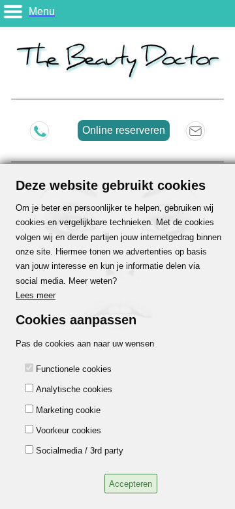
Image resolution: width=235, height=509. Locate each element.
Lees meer (35, 295)
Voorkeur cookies (68, 430)
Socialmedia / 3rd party (79, 450)
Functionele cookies (74, 369)
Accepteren (130, 484)
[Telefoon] (39, 131)
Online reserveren (123, 130)
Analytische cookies (74, 389)
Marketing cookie (68, 410)
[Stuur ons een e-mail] (195, 131)
